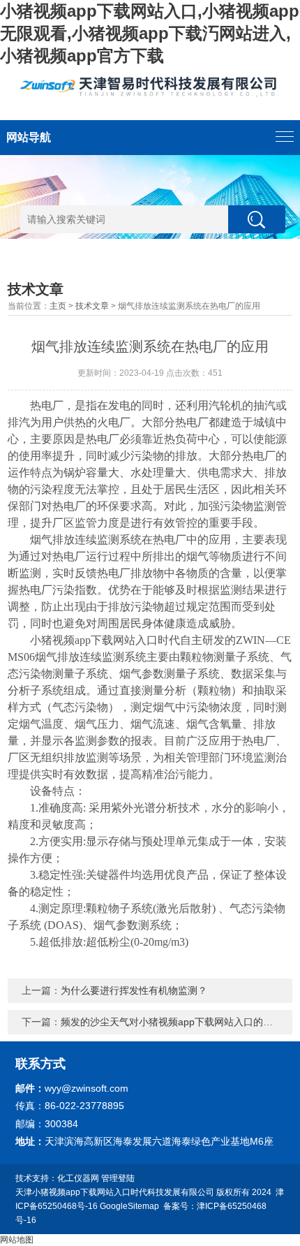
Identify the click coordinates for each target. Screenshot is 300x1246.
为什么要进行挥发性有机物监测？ (134, 990)
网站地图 (16, 1240)
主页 (58, 306)
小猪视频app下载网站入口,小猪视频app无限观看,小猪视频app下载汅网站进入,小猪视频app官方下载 (149, 33)
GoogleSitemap (129, 1206)
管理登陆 (118, 1178)
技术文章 (92, 306)
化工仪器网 (78, 1178)
